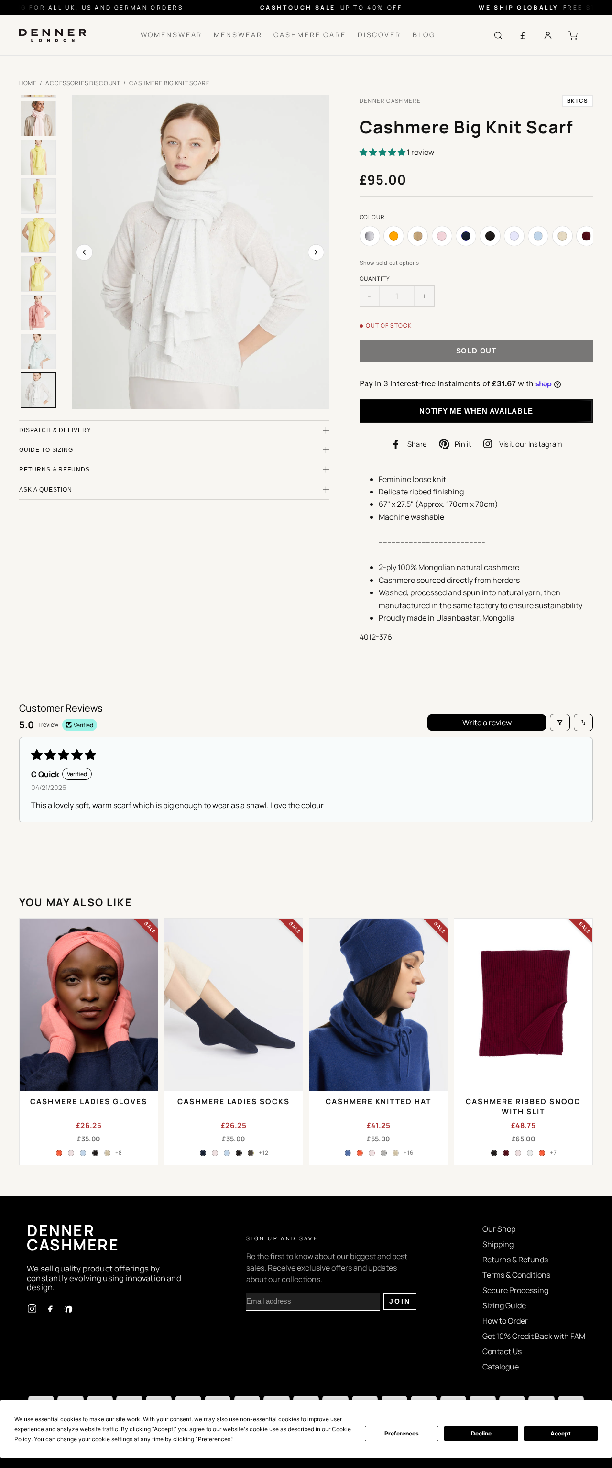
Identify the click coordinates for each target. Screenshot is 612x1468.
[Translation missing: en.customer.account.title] (548, 35)
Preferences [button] (214, 1439)
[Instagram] (32, 1309)
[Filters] (560, 722)
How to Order (505, 1320)
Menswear (238, 34)
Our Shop (498, 1229)
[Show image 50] (38, 312)
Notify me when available (476, 411)
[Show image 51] (38, 351)
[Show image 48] (38, 235)
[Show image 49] (38, 274)
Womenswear (172, 34)
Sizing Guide (504, 1305)
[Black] (95, 1153)
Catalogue (500, 1366)
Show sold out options (389, 263)
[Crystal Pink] (71, 1153)
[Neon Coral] (59, 1153)
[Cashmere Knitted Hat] (378, 1005)
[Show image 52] (38, 390)
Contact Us (502, 1351)
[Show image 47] (38, 196)
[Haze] (530, 1153)
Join (400, 1301)
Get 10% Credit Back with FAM (533, 1336)
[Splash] (83, 1153)
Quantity (375, 278)
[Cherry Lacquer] (506, 1153)
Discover (379, 34)
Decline (481, 1433)
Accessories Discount (82, 83)
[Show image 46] (38, 157)
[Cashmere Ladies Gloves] (89, 1005)
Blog (424, 34)
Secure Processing (515, 1290)
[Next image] (316, 252)
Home (28, 83)
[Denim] (347, 1153)
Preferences (401, 1433)
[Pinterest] (68, 1309)
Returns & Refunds (515, 1259)
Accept (560, 1433)
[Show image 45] (38, 118)
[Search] (498, 35)
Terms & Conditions (516, 1275)
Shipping (498, 1244)
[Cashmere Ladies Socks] (233, 1005)
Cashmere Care (309, 34)
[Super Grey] (384, 1153)
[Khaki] (251, 1153)
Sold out (476, 351)
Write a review (487, 722)
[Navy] (202, 1153)
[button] (383, 152)
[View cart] (572, 35)
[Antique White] (107, 1153)
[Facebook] (50, 1309)
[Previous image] (84, 252)
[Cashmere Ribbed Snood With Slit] (523, 1005)
